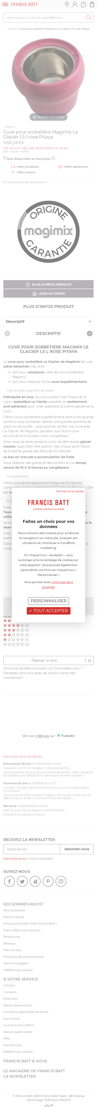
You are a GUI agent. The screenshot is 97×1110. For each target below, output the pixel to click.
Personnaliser (49, 600)
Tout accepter (50, 610)
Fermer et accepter (70, 491)
